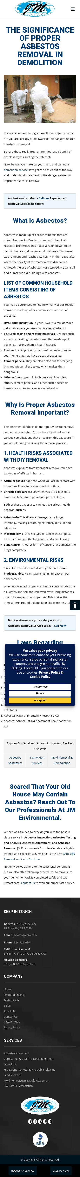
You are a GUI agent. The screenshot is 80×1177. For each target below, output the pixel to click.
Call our (44, 198)
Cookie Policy (12, 1022)
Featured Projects (14, 995)
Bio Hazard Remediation (18, 1086)
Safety (7, 1005)
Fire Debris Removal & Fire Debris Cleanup (29, 1069)
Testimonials (11, 1000)
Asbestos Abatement (16, 1053)
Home (7, 989)
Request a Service (22, 1170)
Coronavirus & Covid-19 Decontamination (29, 1059)
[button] (75, 605)
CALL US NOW (61, 1170)
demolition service (16, 170)
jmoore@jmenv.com (25, 935)
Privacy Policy (12, 1027)
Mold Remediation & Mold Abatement (27, 1080)
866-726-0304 (22, 942)
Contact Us (10, 1016)
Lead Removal (12, 1075)
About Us (9, 1011)
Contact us (28, 883)
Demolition (10, 1064)
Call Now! (60, 625)
